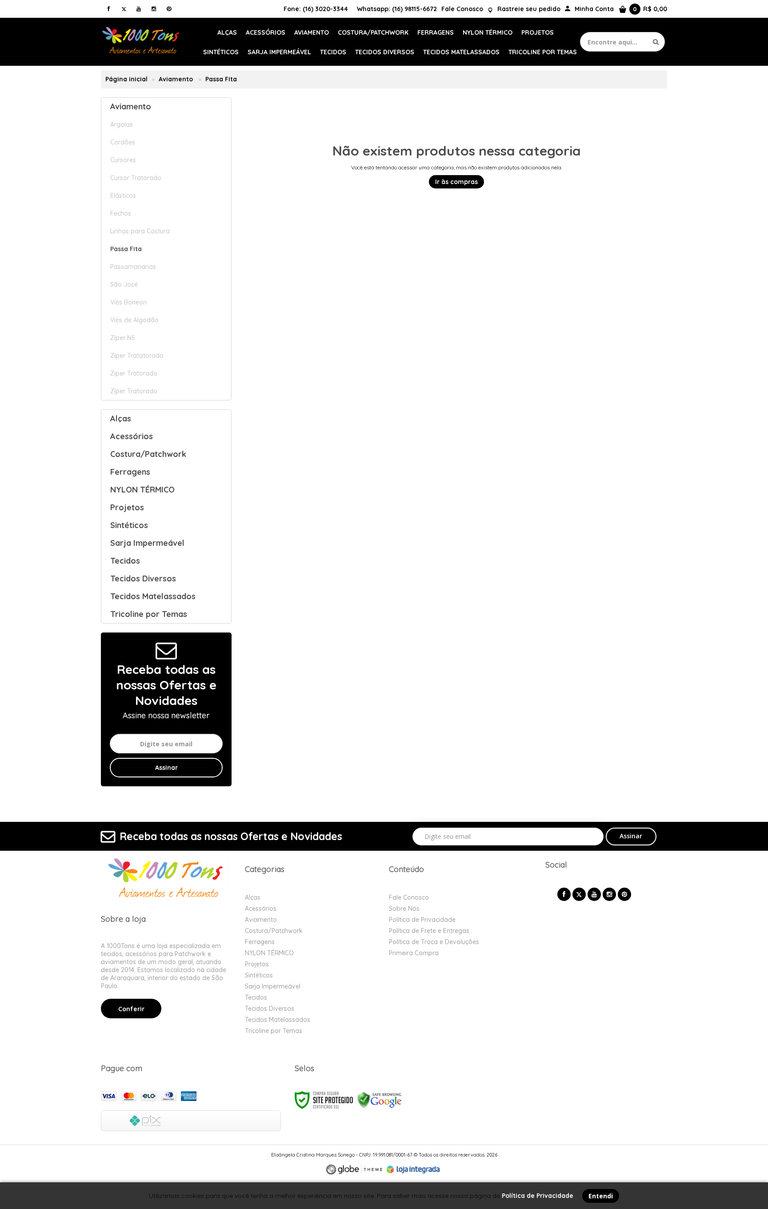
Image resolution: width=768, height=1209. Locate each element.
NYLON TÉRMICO (269, 953)
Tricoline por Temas (273, 1031)
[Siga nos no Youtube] (138, 8)
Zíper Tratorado (133, 391)
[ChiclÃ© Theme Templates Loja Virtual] (354, 1170)
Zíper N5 (122, 338)
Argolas (121, 124)
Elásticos (123, 196)
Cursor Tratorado (135, 178)
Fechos (120, 213)
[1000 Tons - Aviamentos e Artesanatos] (142, 41)
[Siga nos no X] (123, 8)
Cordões (122, 142)
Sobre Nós (404, 909)
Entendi (600, 1196)
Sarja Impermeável (272, 986)
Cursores (123, 160)
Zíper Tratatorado (137, 356)
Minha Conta (594, 9)
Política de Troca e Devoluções (434, 942)
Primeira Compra (414, 953)
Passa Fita (126, 249)
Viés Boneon (128, 302)
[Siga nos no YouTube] (594, 894)
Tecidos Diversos (269, 1009)
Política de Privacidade (422, 920)
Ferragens (260, 942)
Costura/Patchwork (274, 931)
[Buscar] (656, 42)
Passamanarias (133, 267)
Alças (252, 897)
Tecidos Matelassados (277, 1020)
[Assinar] (166, 767)
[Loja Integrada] (413, 1169)
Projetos (257, 964)
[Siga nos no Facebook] (108, 8)
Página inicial (126, 79)
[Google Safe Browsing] (379, 1099)
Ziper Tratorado (133, 373)
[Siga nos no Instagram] (153, 8)
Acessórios (260, 909)
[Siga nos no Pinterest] (169, 8)
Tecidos (256, 997)
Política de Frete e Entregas (429, 931)
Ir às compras (456, 182)
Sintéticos (259, 975)
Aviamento (176, 79)
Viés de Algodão (134, 320)
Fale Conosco (462, 9)
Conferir (131, 1009)
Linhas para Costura (140, 231)
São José (124, 284)
